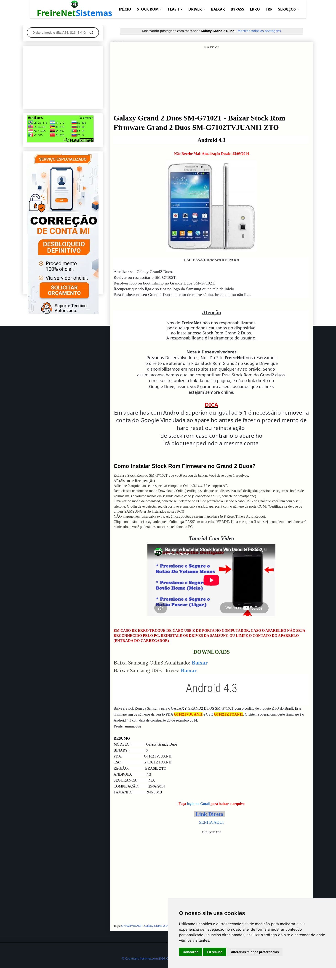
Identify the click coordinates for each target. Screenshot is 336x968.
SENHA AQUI (211, 822)
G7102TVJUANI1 (132, 926)
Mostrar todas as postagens (259, 31)
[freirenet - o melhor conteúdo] (63, 313)
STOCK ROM (149, 9)
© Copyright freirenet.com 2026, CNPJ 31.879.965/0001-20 (161, 958)
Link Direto (209, 814)
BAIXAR (218, 9)
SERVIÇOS (288, 9)
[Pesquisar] (91, 32)
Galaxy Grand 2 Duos (158, 926)
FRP (269, 9)
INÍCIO (125, 9)
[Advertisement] (211, 81)
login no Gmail (198, 804)
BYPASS (237, 9)
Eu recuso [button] (215, 952)
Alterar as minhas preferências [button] (255, 952)
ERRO (255, 9)
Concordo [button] (191, 952)
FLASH (175, 9)
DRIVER (196, 9)
